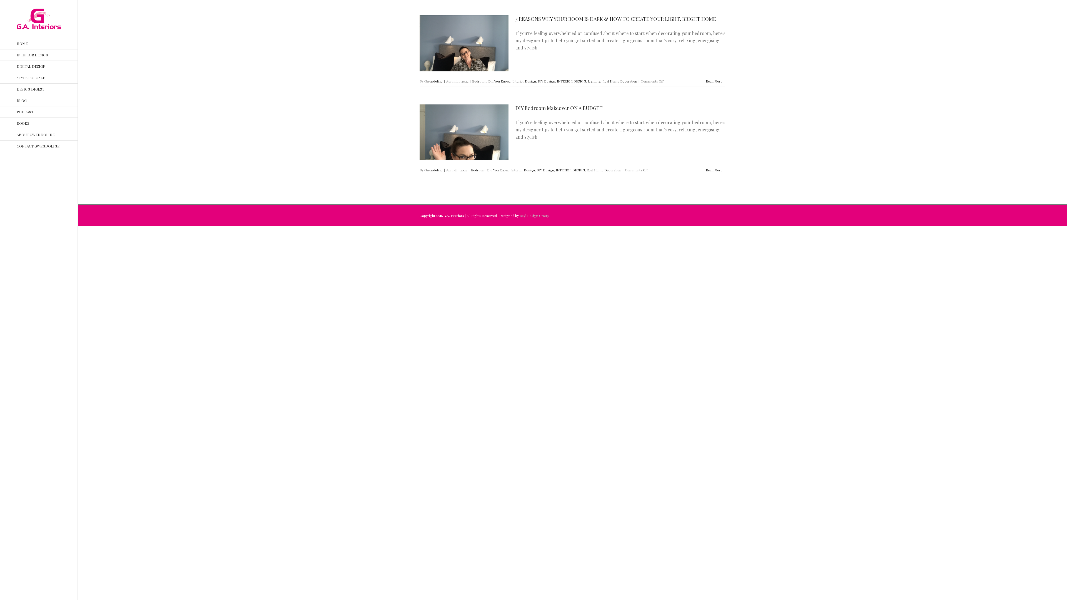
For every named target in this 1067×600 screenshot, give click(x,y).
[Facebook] (18, 166)
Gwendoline (433, 81)
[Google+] (27, 178)
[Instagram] (45, 166)
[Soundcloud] (45, 178)
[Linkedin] (36, 178)
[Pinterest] (18, 178)
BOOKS (23, 123)
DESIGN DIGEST (30, 89)
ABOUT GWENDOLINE (36, 134)
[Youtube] (36, 166)
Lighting (594, 81)
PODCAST (25, 111)
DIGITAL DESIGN (31, 66)
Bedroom (479, 81)
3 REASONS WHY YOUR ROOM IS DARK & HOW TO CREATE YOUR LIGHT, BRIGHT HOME (615, 19)
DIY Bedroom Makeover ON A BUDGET (559, 108)
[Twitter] (27, 166)
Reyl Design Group (534, 215)
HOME (22, 43)
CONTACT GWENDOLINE (38, 146)
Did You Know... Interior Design (512, 81)
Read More (714, 81)
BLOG (22, 100)
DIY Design (546, 81)
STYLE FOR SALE (31, 77)
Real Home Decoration (619, 81)
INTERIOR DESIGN (32, 54)
